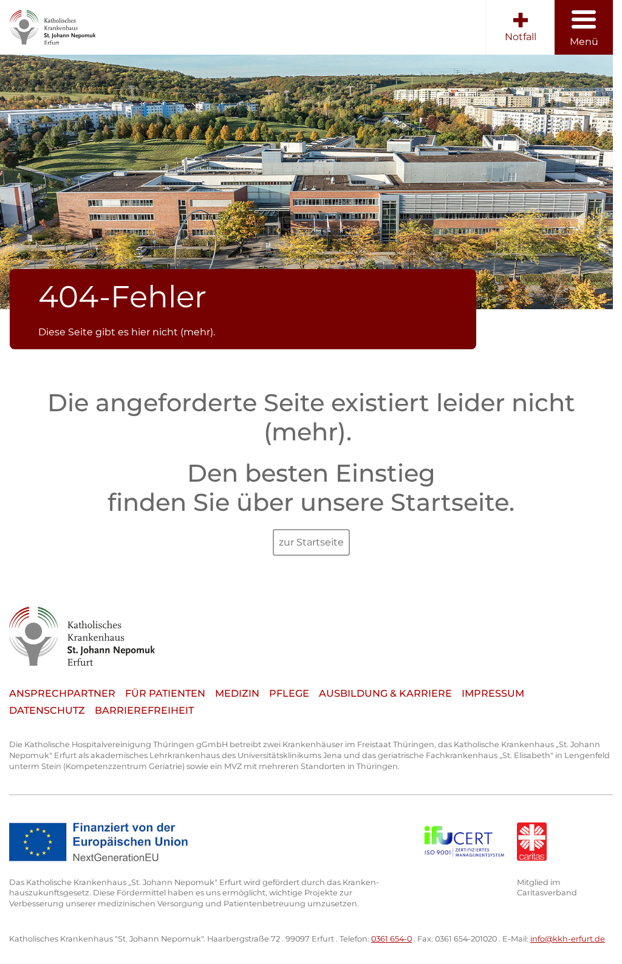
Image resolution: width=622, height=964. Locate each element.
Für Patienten (165, 693)
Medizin (237, 693)
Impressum (493, 693)
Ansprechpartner (62, 693)
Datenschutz (47, 710)
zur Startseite (311, 542)
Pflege (289, 693)
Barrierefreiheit (144, 710)
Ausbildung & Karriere (385, 693)
